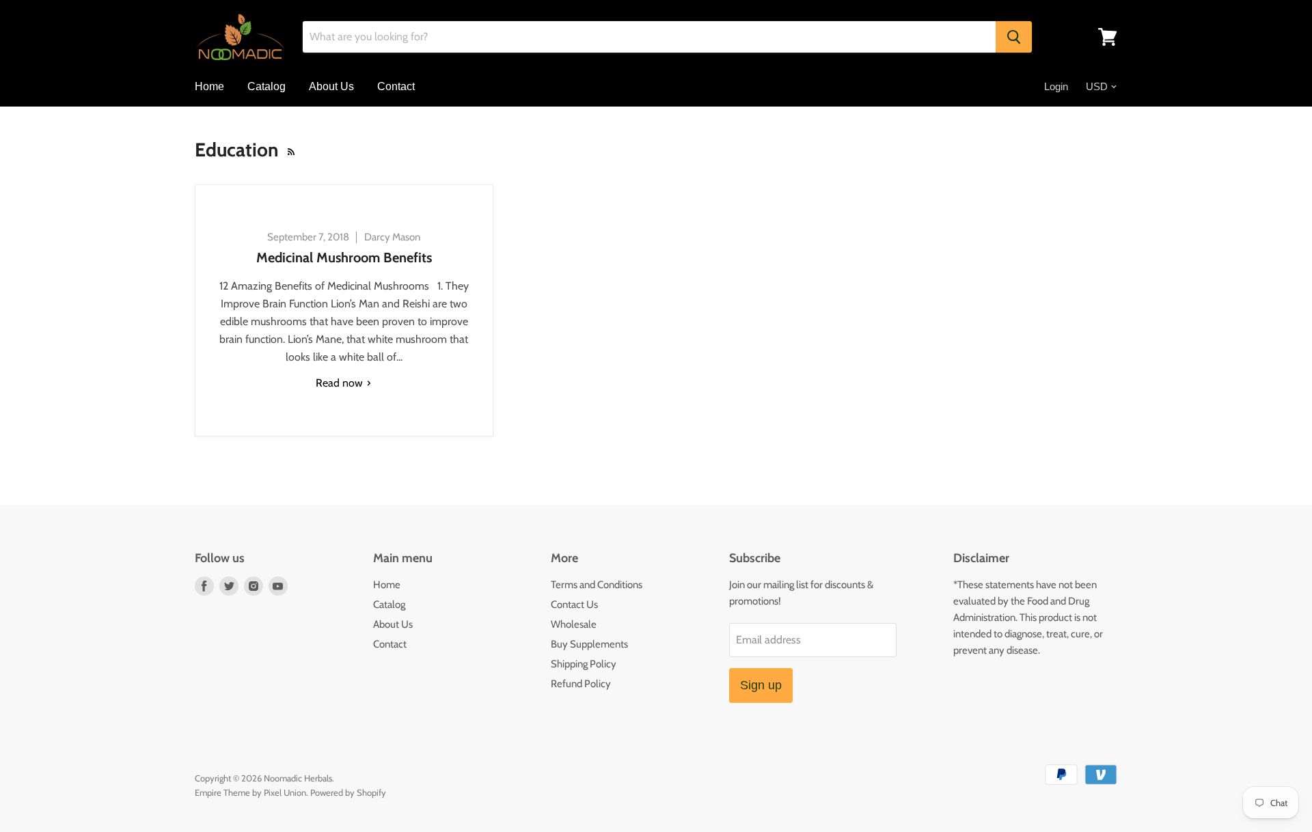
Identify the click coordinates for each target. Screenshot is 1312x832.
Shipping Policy (583, 664)
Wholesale (574, 624)
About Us (331, 86)
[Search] (1014, 37)
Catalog (266, 86)
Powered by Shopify (348, 792)
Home (209, 86)
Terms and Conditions (596, 585)
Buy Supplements (589, 644)
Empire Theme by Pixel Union (250, 792)
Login (1056, 86)
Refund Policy (581, 684)
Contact (396, 86)
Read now (341, 382)
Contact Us (574, 604)
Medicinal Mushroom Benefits (344, 257)
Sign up (761, 685)
